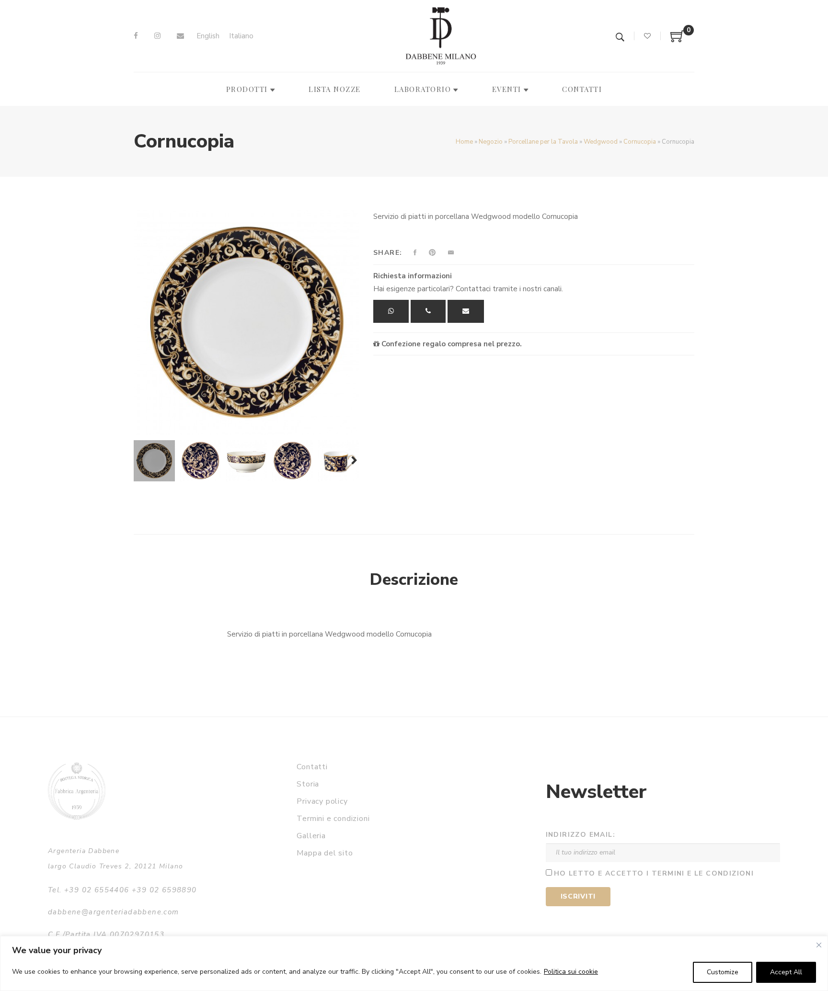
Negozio (491, 141)
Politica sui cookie (571, 971)
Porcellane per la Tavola (543, 141)
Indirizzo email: (580, 834)
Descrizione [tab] (414, 580)
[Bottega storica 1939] (76, 791)
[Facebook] (136, 36)
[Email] (180, 36)
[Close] (818, 945)
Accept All (786, 972)
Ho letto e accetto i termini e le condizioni (654, 873)
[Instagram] (157, 36)
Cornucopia (639, 141)
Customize (722, 972)
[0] (677, 39)
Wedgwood (601, 141)
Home (464, 141)
